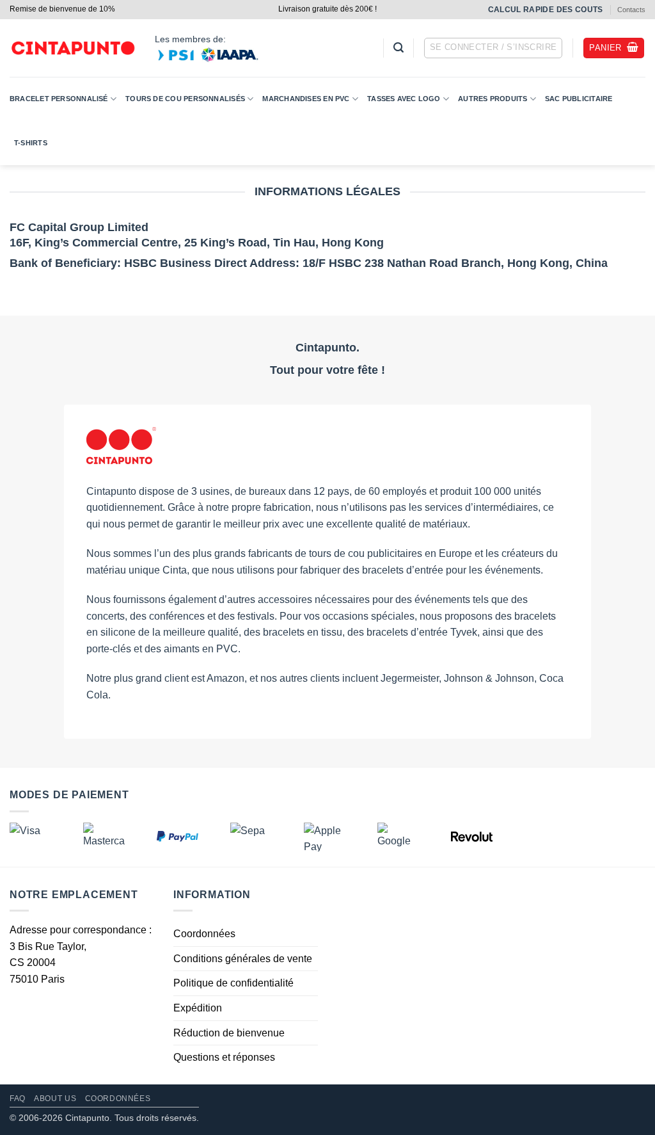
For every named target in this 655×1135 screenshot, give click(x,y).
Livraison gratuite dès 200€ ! (327, 8)
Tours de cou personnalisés (185, 98)
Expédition (197, 1007)
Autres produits (492, 98)
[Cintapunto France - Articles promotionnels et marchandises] (73, 48)
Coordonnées (204, 933)
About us (55, 1098)
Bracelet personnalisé (59, 98)
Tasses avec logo (404, 98)
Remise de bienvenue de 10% (62, 8)
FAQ (18, 1098)
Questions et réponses (224, 1057)
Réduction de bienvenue (229, 1032)
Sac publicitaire (579, 98)
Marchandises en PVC (305, 98)
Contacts (631, 9)
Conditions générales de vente (242, 958)
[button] (398, 47)
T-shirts (30, 143)
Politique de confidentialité (233, 983)
